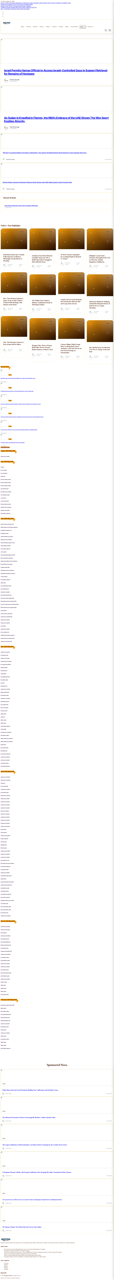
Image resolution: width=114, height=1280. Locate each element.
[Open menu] (109, 30)
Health (67, 26)
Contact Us (90, 26)
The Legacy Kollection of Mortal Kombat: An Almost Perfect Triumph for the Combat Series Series (21, 403)
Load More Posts (5, 447)
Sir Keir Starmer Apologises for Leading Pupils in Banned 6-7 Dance (71, 257)
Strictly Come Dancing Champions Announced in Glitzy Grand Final (20, 1253)
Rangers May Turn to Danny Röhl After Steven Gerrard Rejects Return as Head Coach (42, 347)
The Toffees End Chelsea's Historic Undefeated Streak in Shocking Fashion (42, 303)
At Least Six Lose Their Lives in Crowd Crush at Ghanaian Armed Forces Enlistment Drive (19, 429)
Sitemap (18, 1278)
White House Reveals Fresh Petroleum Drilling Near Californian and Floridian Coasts (18, 378)
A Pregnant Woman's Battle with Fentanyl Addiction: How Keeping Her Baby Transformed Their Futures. (22, 416)
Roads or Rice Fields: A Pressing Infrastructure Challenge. (16, 6)
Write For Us (3, 1278)
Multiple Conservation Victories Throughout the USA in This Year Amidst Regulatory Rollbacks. (99, 259)
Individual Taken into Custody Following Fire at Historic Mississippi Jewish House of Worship (13, 258)
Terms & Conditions (11, 1278)
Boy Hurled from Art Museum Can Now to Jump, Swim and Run (99, 349)
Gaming (61, 26)
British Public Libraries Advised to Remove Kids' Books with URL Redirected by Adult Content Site (37, 182)
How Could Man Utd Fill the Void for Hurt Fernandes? (15, 9)
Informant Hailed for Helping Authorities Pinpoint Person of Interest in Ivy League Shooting (99, 305)
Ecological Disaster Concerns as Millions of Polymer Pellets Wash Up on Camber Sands (25, 1256)
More (81, 27)
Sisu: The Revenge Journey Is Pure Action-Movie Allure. (13, 343)
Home (22, 26)
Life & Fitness (74, 26)
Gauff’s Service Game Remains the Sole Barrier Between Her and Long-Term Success (71, 301)
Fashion (48, 26)
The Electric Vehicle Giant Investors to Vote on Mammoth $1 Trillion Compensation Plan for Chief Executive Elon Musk (33, 1252)
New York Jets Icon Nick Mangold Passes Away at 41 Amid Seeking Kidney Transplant (24, 1249)
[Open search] (105, 30)
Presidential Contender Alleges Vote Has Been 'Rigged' (17, 1250)
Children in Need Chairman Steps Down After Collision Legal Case (18, 7)
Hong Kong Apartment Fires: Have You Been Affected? (21, 205)
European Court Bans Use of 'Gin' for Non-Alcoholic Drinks (17, 4)
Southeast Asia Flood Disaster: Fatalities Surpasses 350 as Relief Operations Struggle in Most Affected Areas (42, 259)
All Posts (28, 26)
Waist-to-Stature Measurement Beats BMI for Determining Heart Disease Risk (22, 1255)
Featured (54, 26)
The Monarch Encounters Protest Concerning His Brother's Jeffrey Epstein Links (17, 391)
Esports (42, 26)
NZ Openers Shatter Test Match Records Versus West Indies (13, 442)
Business (35, 26)
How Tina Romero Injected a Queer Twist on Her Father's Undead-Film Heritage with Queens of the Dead (13, 302)
